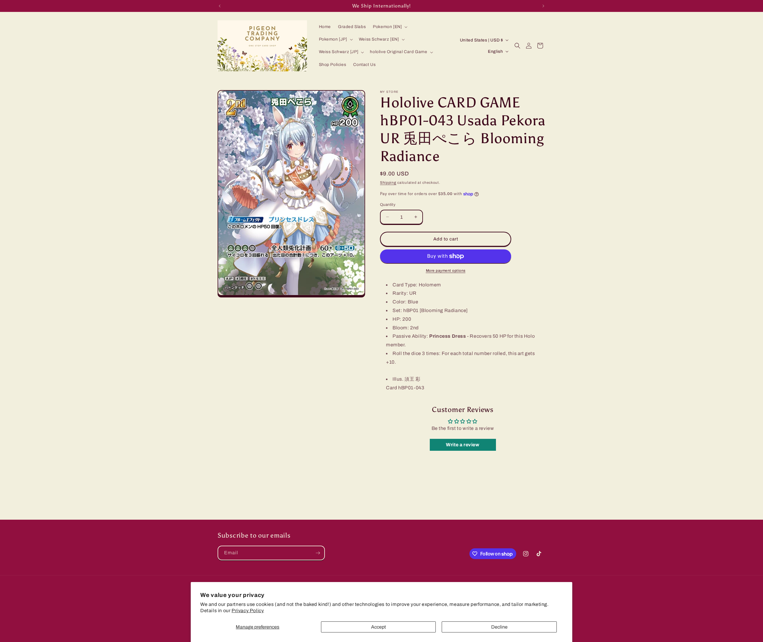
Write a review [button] (462, 444)
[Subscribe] (317, 553)
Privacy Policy (248, 610)
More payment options (446, 270)
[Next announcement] (543, 6)
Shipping (388, 182)
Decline (499, 626)
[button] (389, 27)
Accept (378, 626)
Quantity (388, 205)
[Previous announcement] (219, 6)
